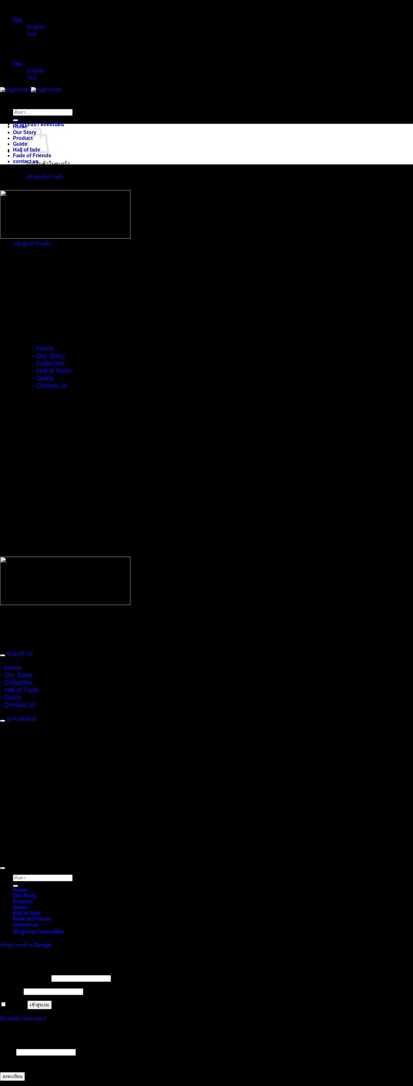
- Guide (43, 378)
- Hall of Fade (51, 370)
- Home (43, 348)
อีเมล (7, 1052)
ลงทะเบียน (12, 1076)
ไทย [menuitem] (31, 34)
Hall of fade (26, 913)
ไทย (18, 20)
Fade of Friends (32, 155)
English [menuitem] (35, 27)
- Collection (48, 363)
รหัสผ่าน (11, 991)
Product (23, 138)
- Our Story (48, 355)
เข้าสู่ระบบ (39, 1005)
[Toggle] (2, 655)
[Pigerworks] (31, 90)
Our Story (24, 132)
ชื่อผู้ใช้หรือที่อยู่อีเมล (25, 978)
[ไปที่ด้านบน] (2, 868)
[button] (38, 124)
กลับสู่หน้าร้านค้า (45, 177)
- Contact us (49, 385)
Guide (20, 144)
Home (20, 126)
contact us (26, 161)
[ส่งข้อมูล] (15, 120)
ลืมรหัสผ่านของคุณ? (23, 1018)
